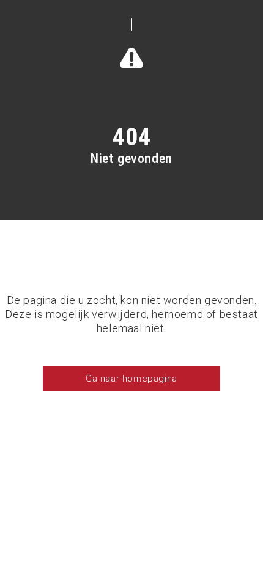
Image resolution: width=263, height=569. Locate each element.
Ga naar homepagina (131, 378)
